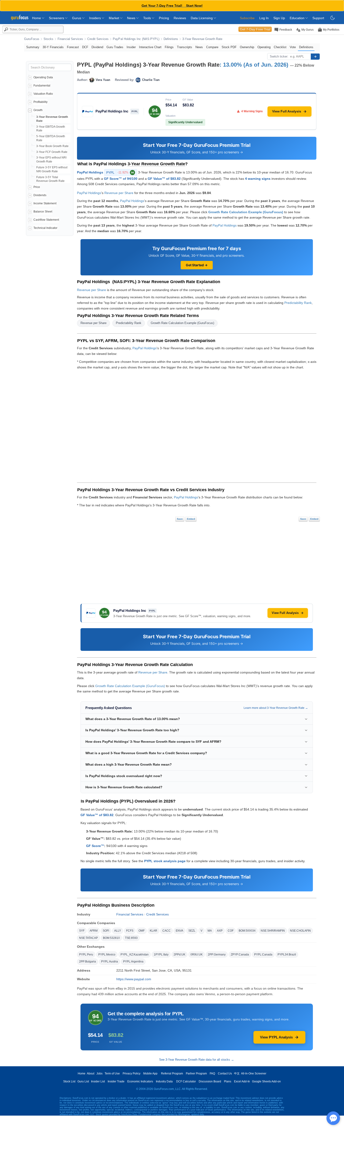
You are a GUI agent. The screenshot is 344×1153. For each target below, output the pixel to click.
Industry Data (164, 1081)
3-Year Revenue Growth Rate (202, 39)
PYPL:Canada (263, 954)
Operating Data (43, 77)
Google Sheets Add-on (266, 1081)
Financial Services (70, 39)
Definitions (171, 39)
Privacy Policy (131, 1073)
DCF (85, 47)
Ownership (247, 47)
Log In (264, 18)
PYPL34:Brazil (287, 954)
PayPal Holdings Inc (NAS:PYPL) (136, 39)
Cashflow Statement (46, 219)
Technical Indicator (45, 228)
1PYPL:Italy (161, 954)
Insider (131, 47)
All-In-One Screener (253, 1073)
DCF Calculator (186, 1081)
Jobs (99, 1073)
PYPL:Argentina (133, 961)
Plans (227, 1081)
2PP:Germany (217, 954)
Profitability (40, 102)
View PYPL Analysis (276, 1037)
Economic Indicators (140, 1081)
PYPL (120, 172)
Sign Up (279, 18)
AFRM (94, 930)
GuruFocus (31, 39)
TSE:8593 (131, 938)
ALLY (117, 930)
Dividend (97, 47)
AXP (220, 930)
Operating (264, 47)
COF (231, 930)
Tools (147, 18)
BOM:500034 (247, 930)
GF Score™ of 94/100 (120, 178)
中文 (237, 1073)
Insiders (95, 18)
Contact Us (225, 1073)
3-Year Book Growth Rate (52, 146)
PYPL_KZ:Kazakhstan (135, 954)
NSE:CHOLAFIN (300, 930)
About (90, 1073)
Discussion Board (210, 1081)
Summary (32, 47)
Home (37, 18)
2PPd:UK (179, 954)
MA (210, 930)
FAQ (212, 1073)
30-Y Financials (53, 47)
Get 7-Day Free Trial (255, 29)
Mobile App (150, 1073)
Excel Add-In (242, 1081)
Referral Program (172, 1073)
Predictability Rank (298, 303)
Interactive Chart (150, 47)
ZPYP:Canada (240, 954)
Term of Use (112, 1073)
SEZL (191, 930)
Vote (293, 47)
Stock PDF (229, 47)
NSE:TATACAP (88, 938)
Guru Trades (114, 47)
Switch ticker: (279, 56)
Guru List (83, 1081)
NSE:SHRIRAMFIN (273, 930)
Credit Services (98, 39)
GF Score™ (95, 846)
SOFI (106, 930)
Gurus (77, 18)
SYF (81, 930)
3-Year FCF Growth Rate (51, 152)
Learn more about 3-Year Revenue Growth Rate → (276, 708)
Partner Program (196, 1073)
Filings (169, 47)
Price (36, 187)
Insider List (98, 1081)
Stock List (69, 1081)
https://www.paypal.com (133, 979)
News (131, 18)
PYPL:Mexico (106, 954)
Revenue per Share (118, 193)
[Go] (315, 57)
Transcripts (184, 47)
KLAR (153, 930)
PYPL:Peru (86, 954)
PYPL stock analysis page (165, 861)
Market (114, 18)
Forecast (73, 47)
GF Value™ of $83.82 (164, 178)
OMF (142, 930)
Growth (38, 110)
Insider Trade (116, 1081)
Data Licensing (202, 18)
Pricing (164, 18)
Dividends (39, 195)
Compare (212, 47)
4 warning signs (258, 178)
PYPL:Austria (109, 961)
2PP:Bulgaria (87, 961)
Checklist (280, 47)
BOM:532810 (111, 938)
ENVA (179, 930)
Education (297, 18)
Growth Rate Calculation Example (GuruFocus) (245, 212)
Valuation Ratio (43, 93)
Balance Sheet (42, 211)
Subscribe (247, 18)
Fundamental (41, 85)
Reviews (180, 18)
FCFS (129, 930)
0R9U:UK (196, 954)
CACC (166, 930)
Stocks (48, 39)
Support (318, 18)
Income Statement (44, 203)
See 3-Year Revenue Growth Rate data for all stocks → (196, 1059)
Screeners (57, 18)
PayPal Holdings (90, 172)
